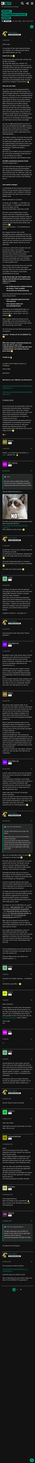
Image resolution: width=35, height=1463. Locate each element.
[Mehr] (31, 40)
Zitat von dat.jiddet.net (14, 827)
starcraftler (18, 21)
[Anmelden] (27, 3)
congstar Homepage (9, 1018)
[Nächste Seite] (21, 1289)
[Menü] (32, 3)
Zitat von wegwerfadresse (15, 1227)
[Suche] (22, 3)
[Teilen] (32, 26)
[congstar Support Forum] (6, 3)
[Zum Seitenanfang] (32, 1460)
